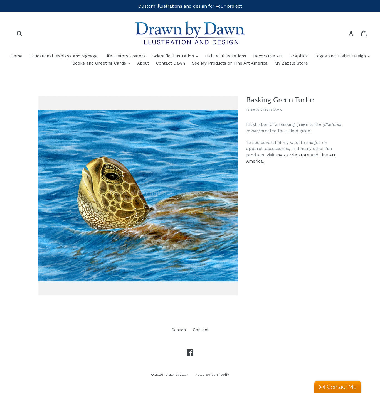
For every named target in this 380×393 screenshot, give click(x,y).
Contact (201, 329)
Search (179, 329)
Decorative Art (268, 55)
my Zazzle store (292, 155)
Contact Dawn (170, 63)
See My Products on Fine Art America (230, 63)
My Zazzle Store (291, 63)
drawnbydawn (176, 375)
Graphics (299, 55)
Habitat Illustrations (225, 55)
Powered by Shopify (212, 375)
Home (16, 55)
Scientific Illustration (176, 55)
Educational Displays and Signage (63, 55)
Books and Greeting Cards (102, 63)
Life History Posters (125, 55)
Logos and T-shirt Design (344, 55)
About (143, 63)
